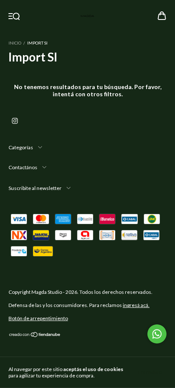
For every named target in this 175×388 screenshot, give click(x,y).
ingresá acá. (136, 305)
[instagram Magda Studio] (14, 120)
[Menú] (14, 16)
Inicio (14, 42)
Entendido (150, 372)
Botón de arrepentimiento (38, 318)
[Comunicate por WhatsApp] (157, 333)
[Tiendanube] (35, 335)
